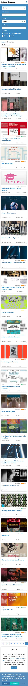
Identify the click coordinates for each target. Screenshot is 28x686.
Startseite (3, 42)
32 (11, 643)
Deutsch (6, 33)
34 (17, 643)
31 (8, 643)
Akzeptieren (14, 683)
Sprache (4, 31)
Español (19, 33)
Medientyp (5, 25)
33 (14, 643)
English (13, 33)
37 (26, 643)
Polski (12, 36)
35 (20, 643)
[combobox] (14, 28)
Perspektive (5, 12)
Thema (4, 18)
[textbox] (14, 28)
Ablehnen (6, 683)
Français (6, 36)
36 (23, 643)
